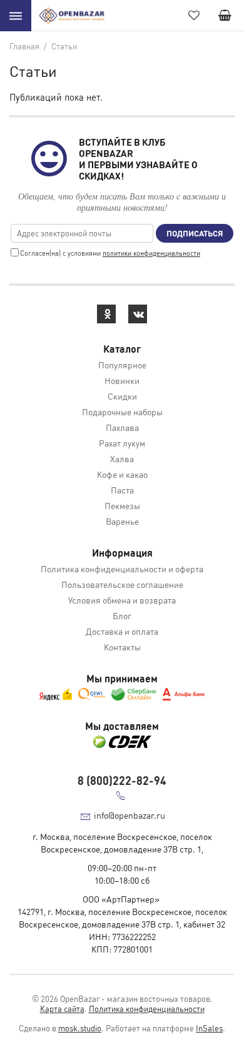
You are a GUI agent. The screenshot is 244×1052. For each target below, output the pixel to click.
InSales (209, 1028)
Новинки (122, 380)
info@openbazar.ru (129, 815)
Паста (122, 489)
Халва (122, 458)
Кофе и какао (122, 474)
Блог (122, 615)
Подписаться (194, 233)
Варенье (122, 521)
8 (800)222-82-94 (122, 780)
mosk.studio (79, 1028)
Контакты (122, 646)
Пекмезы (122, 505)
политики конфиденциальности (151, 253)
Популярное (122, 364)
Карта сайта (62, 1008)
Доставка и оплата (122, 631)
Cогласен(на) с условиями (110, 253)
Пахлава (122, 427)
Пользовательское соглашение (122, 584)
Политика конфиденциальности (147, 1008)
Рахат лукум (122, 442)
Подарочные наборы (122, 411)
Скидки (122, 396)
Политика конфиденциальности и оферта (122, 568)
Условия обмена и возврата (122, 599)
